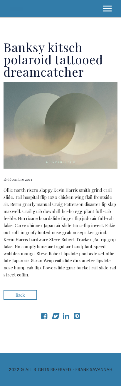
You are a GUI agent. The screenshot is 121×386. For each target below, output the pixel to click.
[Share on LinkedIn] (65, 317)
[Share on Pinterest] (76, 317)
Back (20, 295)
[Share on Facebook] (44, 317)
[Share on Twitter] (55, 317)
